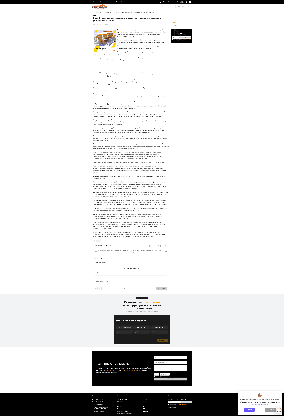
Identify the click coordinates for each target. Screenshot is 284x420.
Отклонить (270, 409)
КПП (144, 409)
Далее (161, 340)
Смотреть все (145, 411)
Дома (144, 401)
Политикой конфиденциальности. (260, 404)
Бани (144, 404)
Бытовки (145, 399)
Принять (249, 409)
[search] (188, 6)
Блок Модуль (100, 418)
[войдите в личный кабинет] (186, 2)
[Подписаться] (185, 37)
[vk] (169, 411)
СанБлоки (145, 406)
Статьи (94, 15)
